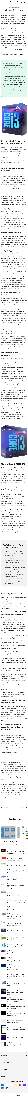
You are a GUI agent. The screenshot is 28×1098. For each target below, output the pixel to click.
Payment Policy (5, 1078)
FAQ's (2, 1071)
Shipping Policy (5, 1073)
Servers (3, 1064)
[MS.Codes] (14, 2)
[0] (17, 1095)
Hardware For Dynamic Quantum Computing (10, 843)
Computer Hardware (14, 8)
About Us (3, 1066)
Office (8, 850)
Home (2, 1059)
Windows (9, 929)
